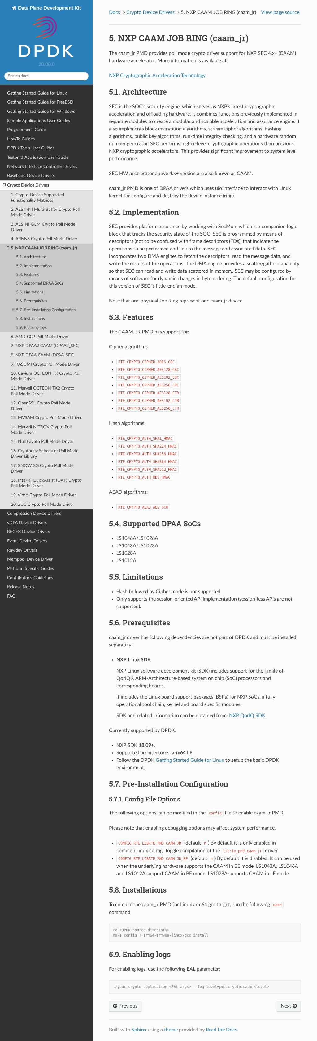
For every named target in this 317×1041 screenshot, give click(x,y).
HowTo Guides (21, 139)
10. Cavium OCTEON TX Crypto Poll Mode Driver (45, 376)
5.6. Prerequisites (31, 301)
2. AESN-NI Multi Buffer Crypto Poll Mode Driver (45, 212)
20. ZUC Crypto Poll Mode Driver (42, 504)
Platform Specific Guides (30, 568)
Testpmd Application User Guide (37, 157)
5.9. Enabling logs (31, 328)
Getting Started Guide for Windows (41, 111)
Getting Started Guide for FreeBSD (40, 102)
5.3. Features (27, 275)
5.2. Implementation (34, 266)
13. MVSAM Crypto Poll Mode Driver (46, 417)
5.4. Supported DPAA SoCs (40, 283)
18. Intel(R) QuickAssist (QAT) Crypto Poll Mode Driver (46, 483)
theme (171, 1029)
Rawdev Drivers (22, 550)
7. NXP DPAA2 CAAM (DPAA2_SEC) (45, 345)
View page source (280, 12)
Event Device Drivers (27, 541)
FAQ (11, 596)
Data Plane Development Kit (49, 8)
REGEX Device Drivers (28, 531)
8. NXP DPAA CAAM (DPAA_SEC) (43, 355)
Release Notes (20, 586)
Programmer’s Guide (26, 129)
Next (287, 1006)
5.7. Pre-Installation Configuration (46, 310)
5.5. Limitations (29, 292)
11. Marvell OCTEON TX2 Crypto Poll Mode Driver (42, 391)
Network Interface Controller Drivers (42, 166)
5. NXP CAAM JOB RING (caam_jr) (44, 248)
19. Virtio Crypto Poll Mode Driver (43, 495)
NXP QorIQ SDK (247, 715)
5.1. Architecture (31, 257)
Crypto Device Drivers (28, 185)
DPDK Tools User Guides (30, 148)
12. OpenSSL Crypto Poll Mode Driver (40, 406)
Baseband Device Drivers (31, 175)
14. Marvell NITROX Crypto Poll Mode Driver (41, 430)
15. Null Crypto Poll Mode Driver (42, 441)
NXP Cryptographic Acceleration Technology (157, 75)
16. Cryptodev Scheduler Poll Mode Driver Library (44, 453)
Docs (114, 12)
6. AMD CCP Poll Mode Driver (39, 336)
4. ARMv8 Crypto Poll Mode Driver (44, 238)
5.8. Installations (30, 319)
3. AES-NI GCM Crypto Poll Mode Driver (43, 227)
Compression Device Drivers (34, 513)
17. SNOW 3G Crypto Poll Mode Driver (42, 468)
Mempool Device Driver (30, 559)
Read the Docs (221, 1029)
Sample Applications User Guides (38, 120)
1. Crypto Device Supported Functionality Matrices (37, 197)
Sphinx (139, 1029)
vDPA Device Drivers (27, 522)
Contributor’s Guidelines (30, 578)
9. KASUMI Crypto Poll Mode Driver (45, 364)
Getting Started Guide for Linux (37, 93)
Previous (127, 1006)
